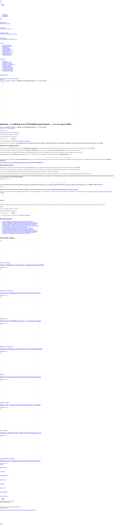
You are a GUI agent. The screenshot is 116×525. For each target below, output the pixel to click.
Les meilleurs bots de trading (7, 70)
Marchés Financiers (3, 318)
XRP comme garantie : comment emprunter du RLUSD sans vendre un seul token (20, 461)
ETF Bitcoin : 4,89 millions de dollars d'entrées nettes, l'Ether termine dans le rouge (20, 433)
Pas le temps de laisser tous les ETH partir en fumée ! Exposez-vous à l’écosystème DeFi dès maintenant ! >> (22, 162)
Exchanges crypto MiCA (7, 66)
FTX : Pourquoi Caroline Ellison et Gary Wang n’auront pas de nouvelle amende (17, 228)
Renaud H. (13, 128)
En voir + (2, 206)
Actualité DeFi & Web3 (6, 53)
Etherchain (68, 157)
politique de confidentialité (25, 141)
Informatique (7, 262)
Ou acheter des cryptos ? (7, 63)
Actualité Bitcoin (5, 47)
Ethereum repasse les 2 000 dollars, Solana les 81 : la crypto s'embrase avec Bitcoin (20, 321)
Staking (7, 402)
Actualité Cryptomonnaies (7, 46)
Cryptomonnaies (7, 80)
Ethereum (21, 143)
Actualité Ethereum (6, 51)
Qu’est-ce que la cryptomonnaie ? (8, 64)
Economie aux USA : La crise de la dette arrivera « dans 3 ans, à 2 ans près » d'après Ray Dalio (20, 225)
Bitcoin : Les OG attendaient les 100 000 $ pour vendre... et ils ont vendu (16, 233)
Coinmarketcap (5, 15)
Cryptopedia (4, 61)
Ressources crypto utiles (7, 62)
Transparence (17, 510)
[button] (58, 1)
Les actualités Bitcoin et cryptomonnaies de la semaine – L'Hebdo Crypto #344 (17, 221)
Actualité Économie (6, 48)
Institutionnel (9, 290)
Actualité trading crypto (6, 54)
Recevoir (13, 138)
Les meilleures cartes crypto (7, 67)
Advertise (8, 510)
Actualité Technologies (6, 49)
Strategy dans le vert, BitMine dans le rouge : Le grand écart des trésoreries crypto (20, 293)
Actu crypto (4, 14)
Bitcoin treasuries (3, 290)
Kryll (35, 510)
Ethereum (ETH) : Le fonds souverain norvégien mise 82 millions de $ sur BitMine (20, 405)
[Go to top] (1, 524)
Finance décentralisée (9, 346)
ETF (1, 430)
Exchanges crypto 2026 (6, 65)
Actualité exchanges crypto (7, 50)
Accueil (1, 80)
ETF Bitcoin (5, 430)
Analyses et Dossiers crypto (7, 52)
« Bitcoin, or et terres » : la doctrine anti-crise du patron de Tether (14, 226)
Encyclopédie (5, 16)
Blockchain (2, 262)
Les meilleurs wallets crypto (7, 68)
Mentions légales (24, 510)
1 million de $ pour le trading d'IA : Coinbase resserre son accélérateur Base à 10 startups (19, 224)
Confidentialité (30, 510)
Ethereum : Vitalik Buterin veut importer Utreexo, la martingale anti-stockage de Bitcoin (19, 222)
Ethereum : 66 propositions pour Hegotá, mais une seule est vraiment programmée (20, 377)
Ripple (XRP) (11, 458)
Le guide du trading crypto (7, 69)
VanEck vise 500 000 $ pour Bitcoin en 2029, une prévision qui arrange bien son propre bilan (20, 223)
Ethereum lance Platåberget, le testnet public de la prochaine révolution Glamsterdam (21, 349)
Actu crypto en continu (6, 45)
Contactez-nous (3, 510)
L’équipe (12, 510)
